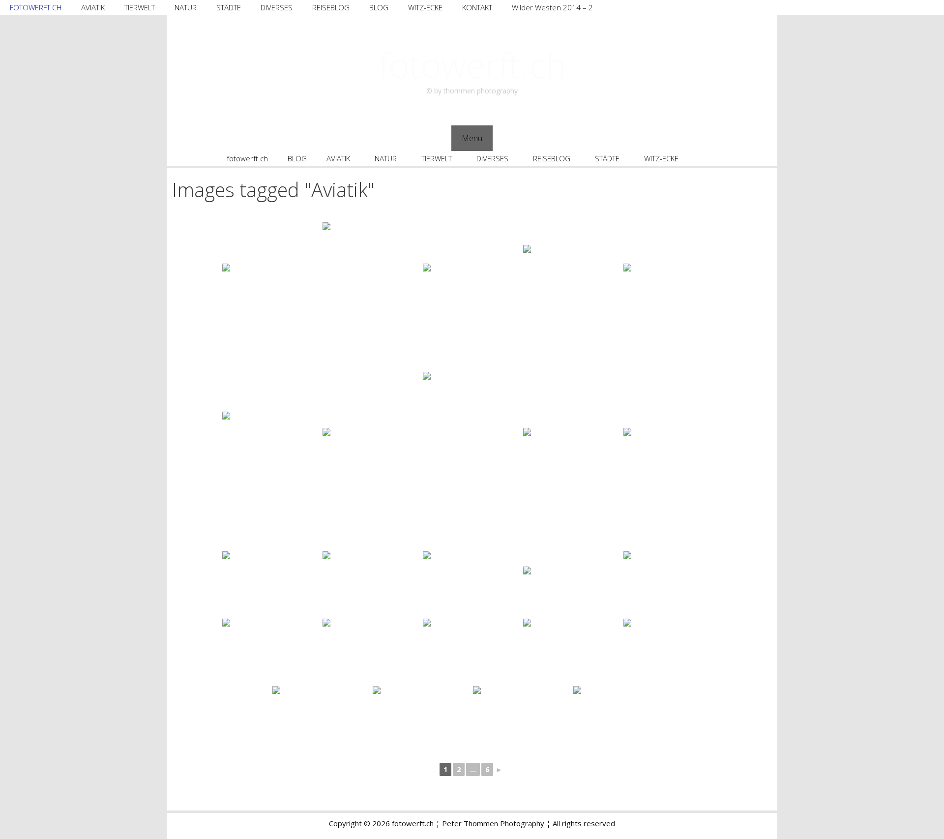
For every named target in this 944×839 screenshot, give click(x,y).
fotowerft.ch (472, 65)
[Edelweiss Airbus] (271, 296)
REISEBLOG (331, 7)
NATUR (186, 7)
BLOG (378, 7)
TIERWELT (139, 7)
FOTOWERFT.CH (35, 7)
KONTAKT (477, 7)
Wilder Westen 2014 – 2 (552, 7)
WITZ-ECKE (425, 7)
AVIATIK (93, 7)
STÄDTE (228, 7)
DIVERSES (277, 7)
